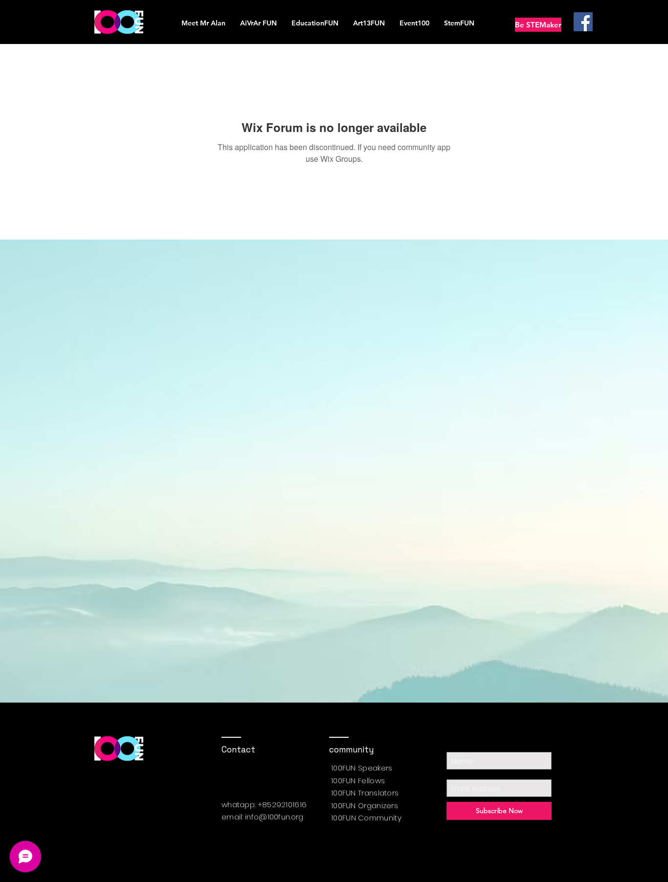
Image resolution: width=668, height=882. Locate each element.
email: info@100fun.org (263, 817)
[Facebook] (583, 21)
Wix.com (315, 861)
